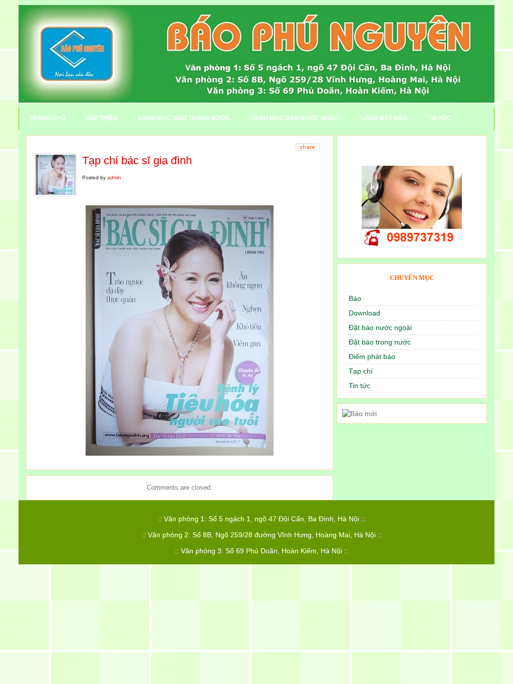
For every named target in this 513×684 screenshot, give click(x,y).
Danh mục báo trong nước (184, 118)
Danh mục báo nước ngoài (295, 118)
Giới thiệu (102, 118)
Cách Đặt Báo (383, 118)
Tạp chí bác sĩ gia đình (137, 160)
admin (114, 177)
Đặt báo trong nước (380, 342)
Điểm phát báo (372, 357)
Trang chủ (47, 118)
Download (364, 313)
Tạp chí (361, 371)
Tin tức (439, 118)
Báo (355, 298)
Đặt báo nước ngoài (380, 327)
